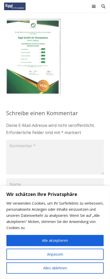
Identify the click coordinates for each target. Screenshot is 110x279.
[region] (55, 232)
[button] (94, 6)
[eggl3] (15, 6)
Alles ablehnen (55, 267)
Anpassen (55, 254)
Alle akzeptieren (55, 240)
